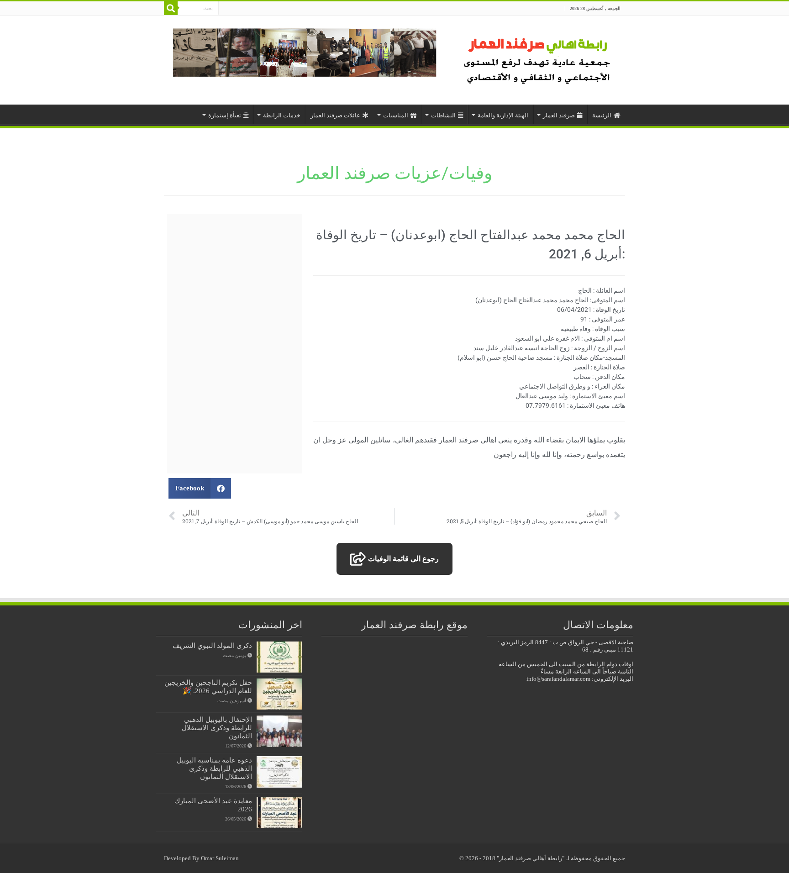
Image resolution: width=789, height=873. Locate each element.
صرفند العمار (559, 115)
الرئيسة (601, 115)
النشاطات (443, 115)
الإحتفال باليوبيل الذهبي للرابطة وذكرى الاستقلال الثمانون (217, 727)
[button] (199, 488)
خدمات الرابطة (281, 115)
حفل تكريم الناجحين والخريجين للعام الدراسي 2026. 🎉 (208, 686)
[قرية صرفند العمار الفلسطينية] (538, 57)
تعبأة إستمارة (224, 115)
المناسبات (395, 115)
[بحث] (171, 8)
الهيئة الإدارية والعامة (503, 115)
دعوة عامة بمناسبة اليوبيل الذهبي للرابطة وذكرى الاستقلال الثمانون (214, 768)
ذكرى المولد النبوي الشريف (212, 645)
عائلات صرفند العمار (335, 115)
